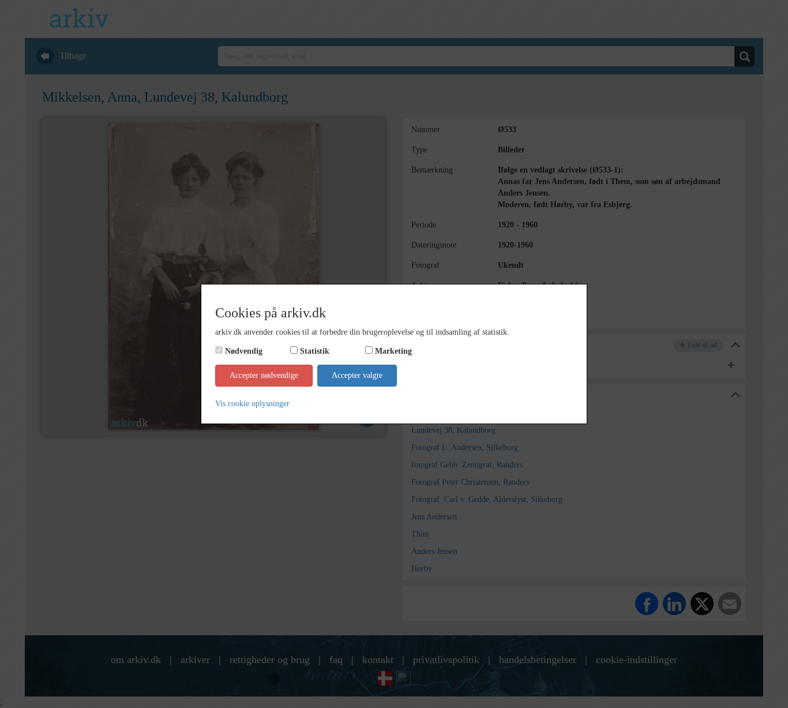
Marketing (393, 351)
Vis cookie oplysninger (252, 403)
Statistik (314, 351)
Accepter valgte (357, 375)
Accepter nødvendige (264, 375)
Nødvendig (243, 351)
